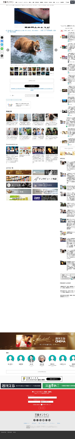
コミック (57, 2)
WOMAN (46, 2)
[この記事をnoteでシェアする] (2, 52)
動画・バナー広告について (43, 423)
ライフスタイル (16, 99)
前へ (13, 95)
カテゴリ (25, 2)
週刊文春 (37, 2)
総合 (71, 28)
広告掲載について (26, 423)
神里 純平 (70, 41)
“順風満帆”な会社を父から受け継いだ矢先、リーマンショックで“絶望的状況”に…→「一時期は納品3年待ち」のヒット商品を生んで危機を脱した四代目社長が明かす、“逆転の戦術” (52, 159)
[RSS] (49, 420)
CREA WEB (10, 432)
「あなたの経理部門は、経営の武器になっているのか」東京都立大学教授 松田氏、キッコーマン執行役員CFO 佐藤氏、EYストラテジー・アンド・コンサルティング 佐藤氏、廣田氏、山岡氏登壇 (38, 159)
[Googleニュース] (43, 420)
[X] (37, 420)
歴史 (20, 99)
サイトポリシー (52, 423)
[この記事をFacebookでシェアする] (2, 41)
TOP (7, 5)
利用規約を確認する (36, 404)
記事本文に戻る (32, 80)
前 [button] (7, 50)
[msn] (46, 420)
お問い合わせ (34, 423)
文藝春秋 (41, 2)
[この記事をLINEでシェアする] (2, 49)
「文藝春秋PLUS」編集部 (70, 126)
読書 (54, 2)
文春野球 (62, 2)
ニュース (10, 5)
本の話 (14, 432)
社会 (11, 99)
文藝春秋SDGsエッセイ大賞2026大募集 (24, 156)
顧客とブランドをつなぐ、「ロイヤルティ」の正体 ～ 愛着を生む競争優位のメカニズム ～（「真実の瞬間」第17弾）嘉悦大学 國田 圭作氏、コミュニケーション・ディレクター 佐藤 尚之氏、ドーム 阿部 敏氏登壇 (12, 159)
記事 (13, 5)
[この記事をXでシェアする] (2, 37)
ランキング (20, 2)
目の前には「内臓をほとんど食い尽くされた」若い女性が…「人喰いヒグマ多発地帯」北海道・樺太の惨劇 (32, 31)
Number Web (3, 432)
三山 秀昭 (70, 104)
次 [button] (56, 50)
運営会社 (58, 423)
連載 (33, 2)
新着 (16, 2)
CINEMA (50, 2)
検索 (68, 2)
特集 (30, 2)
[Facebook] (34, 420)
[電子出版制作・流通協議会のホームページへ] (28, 427)
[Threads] (40, 420)
